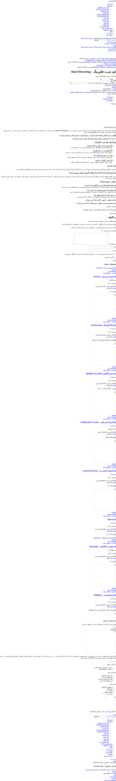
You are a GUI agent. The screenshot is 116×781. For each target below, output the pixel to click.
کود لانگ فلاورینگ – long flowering (103, 325)
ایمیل (114, 250)
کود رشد (106, 23)
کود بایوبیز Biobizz (103, 7)
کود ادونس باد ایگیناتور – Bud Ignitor (103, 546)
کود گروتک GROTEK (102, 9)
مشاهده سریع (112, 271)
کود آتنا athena (105, 11)
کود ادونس (105, 12)
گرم (114, 80)
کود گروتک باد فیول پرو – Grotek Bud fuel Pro (99, 471)
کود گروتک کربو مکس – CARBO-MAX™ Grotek (98, 422)
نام (114, 247)
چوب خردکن (112, 661)
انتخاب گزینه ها (90, 770)
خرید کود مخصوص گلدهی (77, 92)
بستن (114, 714)
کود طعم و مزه (104, 26)
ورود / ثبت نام (108, 756)
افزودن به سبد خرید (110, 85)
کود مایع (106, 18)
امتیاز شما (112, 231)
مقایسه (110, 754)
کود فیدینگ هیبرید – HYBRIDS (105, 595)
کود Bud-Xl (112, 519)
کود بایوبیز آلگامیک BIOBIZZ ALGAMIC (101, 374)
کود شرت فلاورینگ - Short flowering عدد (101, 83)
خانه (114, 58)
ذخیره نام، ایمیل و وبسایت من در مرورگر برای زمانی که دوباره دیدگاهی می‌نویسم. (89, 254)
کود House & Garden (103, 14)
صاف (111, 81)
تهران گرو (108, 711)
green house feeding (103, 16)
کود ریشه (106, 21)
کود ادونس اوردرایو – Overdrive (104, 276)
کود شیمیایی (105, 19)
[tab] (56, 97)
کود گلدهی (105, 24)
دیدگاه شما (112, 244)
